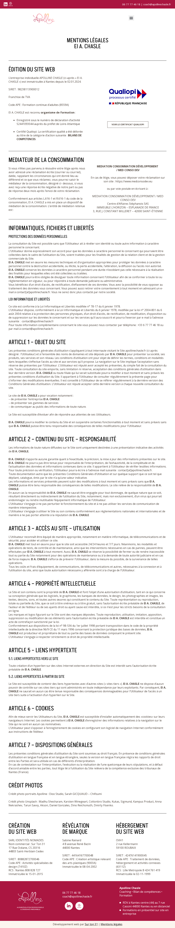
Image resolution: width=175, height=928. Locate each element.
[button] (131, 18)
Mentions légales (111, 924)
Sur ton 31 (91, 924)
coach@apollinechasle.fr (157, 4)
